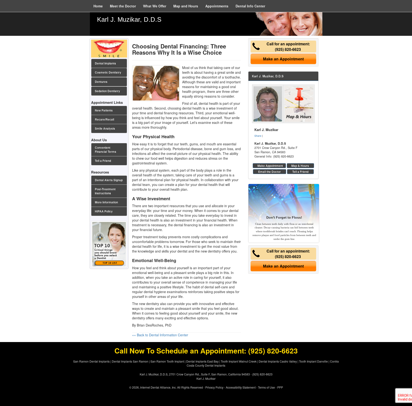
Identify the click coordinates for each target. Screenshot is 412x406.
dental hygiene (155, 291)
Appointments (216, 6)
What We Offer (154, 6)
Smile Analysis (105, 129)
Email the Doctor (269, 171)
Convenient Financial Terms (105, 150)
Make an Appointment (283, 59)
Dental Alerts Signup (109, 180)
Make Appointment (270, 165)
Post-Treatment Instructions (105, 191)
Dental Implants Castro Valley (278, 361)
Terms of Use (266, 387)
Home (98, 6)
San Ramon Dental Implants (91, 361)
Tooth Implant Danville (313, 361)
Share (257, 135)
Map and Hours (185, 6)
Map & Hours (300, 165)
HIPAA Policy (104, 211)
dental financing (166, 113)
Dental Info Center (250, 6)
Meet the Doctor (123, 6)
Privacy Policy (214, 387)
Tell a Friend (300, 171)
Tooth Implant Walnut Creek (239, 361)
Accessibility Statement (241, 387)
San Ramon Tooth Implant (167, 361)
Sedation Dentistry (107, 91)
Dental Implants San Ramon (130, 361)
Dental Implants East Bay (202, 361)
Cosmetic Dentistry (108, 72)
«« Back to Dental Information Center (160, 334)
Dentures (101, 82)
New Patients (104, 110)
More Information (106, 202)
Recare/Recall (104, 119)
